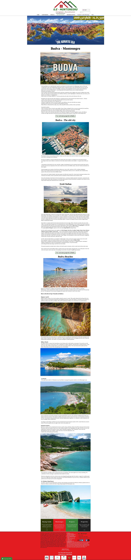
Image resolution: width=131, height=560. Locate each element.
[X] (88, 540)
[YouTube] (84, 540)
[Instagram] (78, 540)
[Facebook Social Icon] (86, 540)
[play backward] (46, 558)
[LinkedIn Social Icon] (82, 540)
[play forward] (85, 558)
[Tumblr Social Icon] (80, 540)
